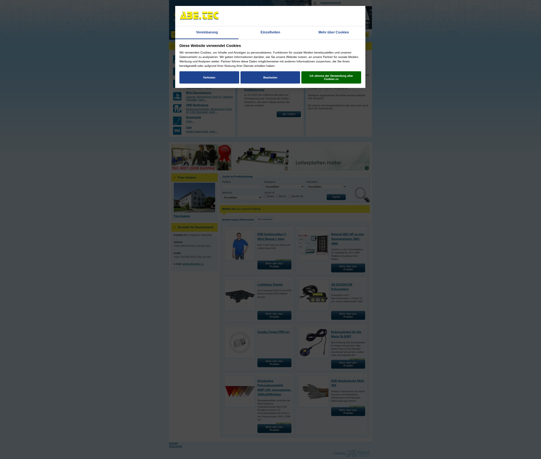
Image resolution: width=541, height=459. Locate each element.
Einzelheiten (270, 32)
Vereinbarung (207, 32)
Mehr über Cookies (333, 32)
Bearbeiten (270, 77)
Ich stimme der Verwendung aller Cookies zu (331, 77)
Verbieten (209, 77)
